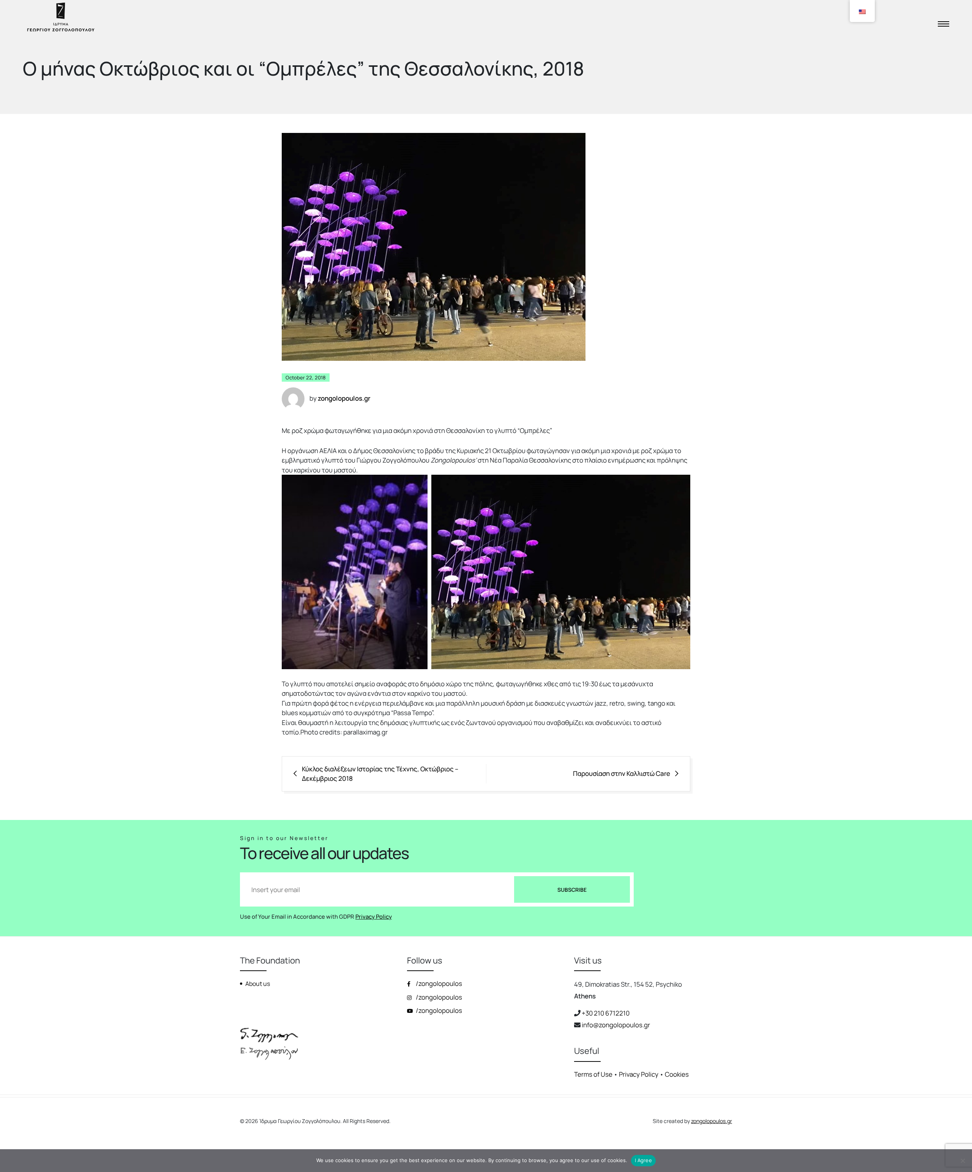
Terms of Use (593, 1074)
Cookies (677, 1074)
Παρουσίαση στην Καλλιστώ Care (621, 773)
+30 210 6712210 (606, 1013)
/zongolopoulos (438, 983)
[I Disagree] (962, 1160)
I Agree (643, 1160)
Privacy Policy (373, 916)
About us (257, 983)
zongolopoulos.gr (711, 1121)
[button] (355, 572)
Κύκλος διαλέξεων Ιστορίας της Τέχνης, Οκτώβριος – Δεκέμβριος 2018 (380, 773)
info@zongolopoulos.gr (616, 1024)
